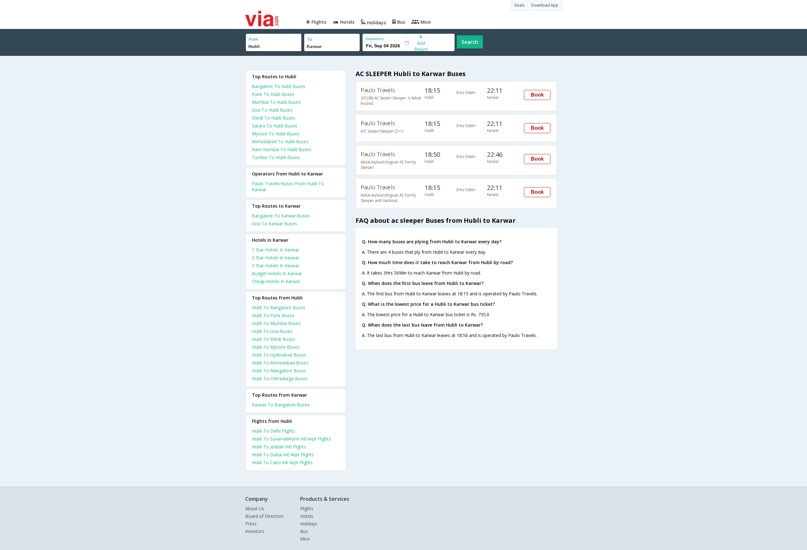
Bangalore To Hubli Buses (278, 86)
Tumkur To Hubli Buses (276, 157)
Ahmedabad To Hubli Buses (280, 142)
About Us (254, 509)
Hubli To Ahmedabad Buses (280, 363)
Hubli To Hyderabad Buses (279, 355)
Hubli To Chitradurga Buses (280, 378)
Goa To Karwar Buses (274, 224)
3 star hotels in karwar (275, 266)
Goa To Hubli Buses (272, 110)
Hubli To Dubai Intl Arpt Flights (283, 455)
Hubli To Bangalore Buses (278, 307)
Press (251, 524)
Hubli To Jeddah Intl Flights (279, 447)
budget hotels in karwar (277, 273)
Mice (305, 539)
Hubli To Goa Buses (272, 331)
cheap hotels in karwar (276, 281)
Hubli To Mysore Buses (275, 347)
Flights (306, 509)
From (253, 39)
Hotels (306, 516)
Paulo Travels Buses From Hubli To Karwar (288, 186)
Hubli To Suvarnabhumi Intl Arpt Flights (291, 439)
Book (537, 95)
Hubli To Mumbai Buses (276, 323)
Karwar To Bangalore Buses (281, 405)
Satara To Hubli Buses (274, 126)
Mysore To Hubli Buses (275, 134)
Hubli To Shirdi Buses (273, 339)
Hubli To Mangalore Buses (279, 371)
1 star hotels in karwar (275, 250)
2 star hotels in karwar (275, 258)
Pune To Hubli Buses (273, 94)
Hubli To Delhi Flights (273, 431)
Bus (304, 531)
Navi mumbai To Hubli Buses (281, 149)
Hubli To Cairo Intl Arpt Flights (282, 462)
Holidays (308, 524)
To (309, 39)
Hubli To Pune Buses (273, 315)
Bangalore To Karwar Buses (281, 216)
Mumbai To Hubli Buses (276, 102)
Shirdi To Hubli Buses (273, 118)
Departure (375, 38)
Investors (254, 531)
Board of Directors (264, 516)
